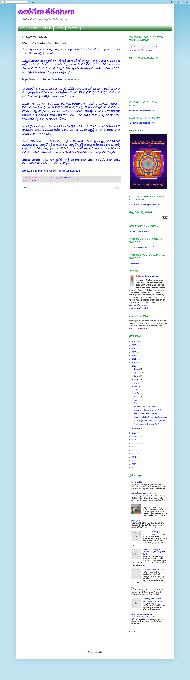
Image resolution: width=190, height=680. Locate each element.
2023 (134, 352)
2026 (134, 342)
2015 (134, 443)
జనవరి (136, 428)
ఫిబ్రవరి (136, 400)
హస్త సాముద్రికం (136, 482)
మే (135, 390)
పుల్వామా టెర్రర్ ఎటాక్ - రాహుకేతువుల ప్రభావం (150, 417)
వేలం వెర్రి (137, 403)
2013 (134, 450)
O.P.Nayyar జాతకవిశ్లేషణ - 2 (153, 599)
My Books (73, 27)
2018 (134, 433)
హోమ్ (71, 187)
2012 (134, 454)
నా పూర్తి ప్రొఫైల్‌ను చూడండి (138, 308)
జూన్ (136, 386)
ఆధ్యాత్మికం (34, 27)
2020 (134, 363)
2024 (134, 349)
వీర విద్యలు (32, 180)
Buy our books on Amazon (139, 231)
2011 (134, 457)
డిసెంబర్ (137, 369)
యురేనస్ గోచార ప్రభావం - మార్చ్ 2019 (147, 410)
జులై (135, 383)
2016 (134, 440)
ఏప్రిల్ (136, 393)
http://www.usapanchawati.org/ (141, 247)
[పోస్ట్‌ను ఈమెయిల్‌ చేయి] (79, 178)
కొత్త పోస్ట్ (26, 187)
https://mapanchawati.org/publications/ (144, 205)
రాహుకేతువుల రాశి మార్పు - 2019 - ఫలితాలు (150, 421)
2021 (134, 359)
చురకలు (59, 27)
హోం (22, 27)
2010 (134, 461)
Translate (148, 50)
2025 (134, 345)
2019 (134, 366)
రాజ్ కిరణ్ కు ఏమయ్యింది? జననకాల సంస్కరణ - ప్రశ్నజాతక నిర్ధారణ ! (154, 552)
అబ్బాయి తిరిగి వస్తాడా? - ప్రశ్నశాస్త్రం (146, 414)
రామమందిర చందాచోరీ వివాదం (153, 569)
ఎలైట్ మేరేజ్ (147, 505)
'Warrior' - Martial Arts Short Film (146, 407)
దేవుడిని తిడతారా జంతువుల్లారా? (143, 614)
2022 (134, 356)
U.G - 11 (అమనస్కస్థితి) (151, 532)
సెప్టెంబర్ (137, 376)
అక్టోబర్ (137, 372)
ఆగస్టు (136, 379)
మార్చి (136, 397)
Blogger (91, 652)
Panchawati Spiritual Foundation (142, 110)
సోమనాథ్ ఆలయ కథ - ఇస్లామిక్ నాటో (144, 493)
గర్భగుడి (134, 587)
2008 (134, 468)
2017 (134, 436)
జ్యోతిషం (47, 27)
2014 (134, 447)
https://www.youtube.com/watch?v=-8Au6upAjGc (51, 79)
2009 (134, 464)
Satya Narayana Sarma (47, 178)
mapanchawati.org (136, 263)
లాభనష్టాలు (135, 520)
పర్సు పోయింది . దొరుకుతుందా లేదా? (146, 424)
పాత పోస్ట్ (116, 187)
